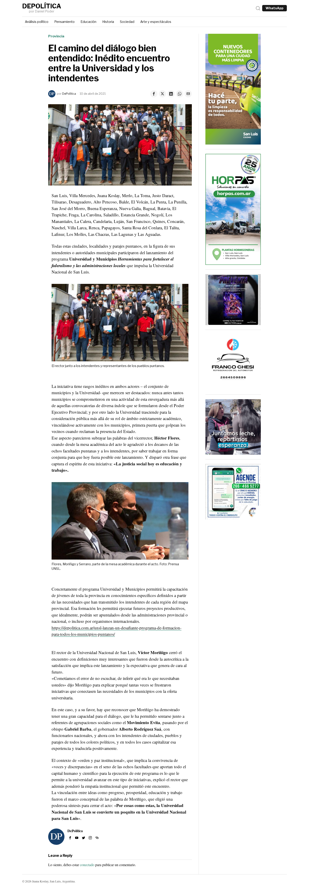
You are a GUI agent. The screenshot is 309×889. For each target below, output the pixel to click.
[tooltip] (153, 93)
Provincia (56, 36)
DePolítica (69, 93)
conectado (87, 864)
